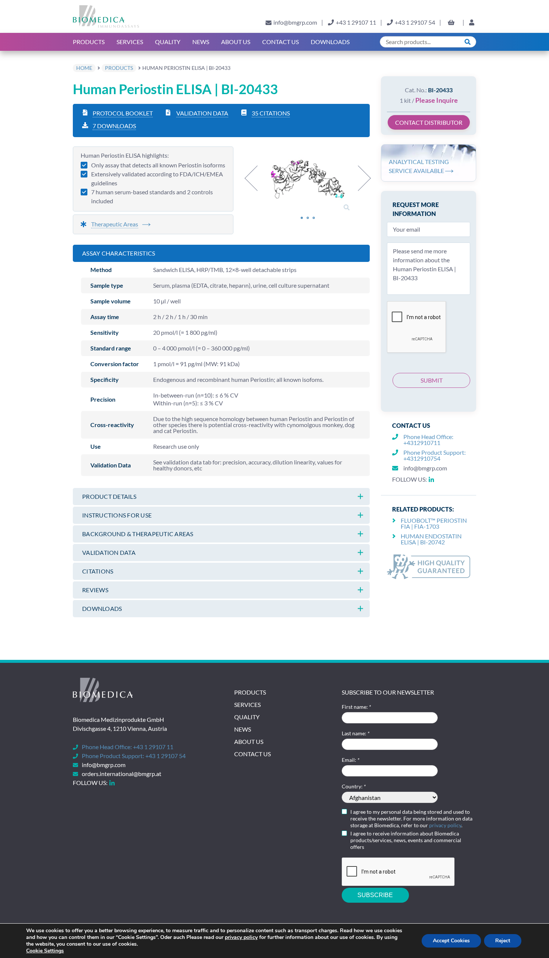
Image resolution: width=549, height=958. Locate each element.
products (119, 68)
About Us (248, 741)
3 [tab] (314, 218)
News (200, 41)
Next (358, 178)
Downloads (330, 41)
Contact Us (280, 41)
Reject (502, 940)
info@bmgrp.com (295, 22)
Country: (354, 786)
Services (130, 41)
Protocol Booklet (123, 113)
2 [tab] (308, 218)
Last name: (355, 733)
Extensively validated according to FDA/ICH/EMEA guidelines (157, 178)
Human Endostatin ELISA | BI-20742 (431, 539)
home (84, 68)
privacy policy (445, 825)
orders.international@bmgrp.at (121, 773)
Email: (350, 760)
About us (235, 41)
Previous (257, 178)
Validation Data (202, 113)
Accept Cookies (451, 940)
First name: (356, 707)
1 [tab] (302, 218)
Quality (167, 41)
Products (89, 41)
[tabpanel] (307, 179)
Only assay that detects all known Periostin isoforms (158, 165)
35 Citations (271, 113)
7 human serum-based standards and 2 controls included (152, 196)
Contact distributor (428, 122)
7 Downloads (114, 125)
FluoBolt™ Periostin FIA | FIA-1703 (434, 523)
